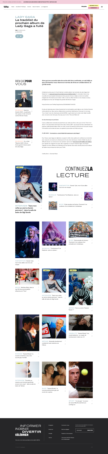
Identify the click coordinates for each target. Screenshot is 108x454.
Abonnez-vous (94, 5)
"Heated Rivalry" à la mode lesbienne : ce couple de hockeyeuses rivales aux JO (79, 335)
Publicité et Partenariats (67, 433)
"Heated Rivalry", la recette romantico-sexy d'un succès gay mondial (24, 355)
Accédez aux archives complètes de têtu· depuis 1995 (40, 1)
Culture (29, 6)
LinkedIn (50, 433)
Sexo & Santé (36, 6)
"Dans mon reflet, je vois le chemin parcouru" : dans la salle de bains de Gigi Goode (26, 209)
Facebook (51, 429)
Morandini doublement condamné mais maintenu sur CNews (52, 343)
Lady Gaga (25, 17)
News (12, 6)
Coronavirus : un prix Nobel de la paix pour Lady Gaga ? (65, 133)
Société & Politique (21, 6)
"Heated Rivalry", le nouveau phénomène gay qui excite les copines (50, 390)
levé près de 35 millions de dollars (82, 142)
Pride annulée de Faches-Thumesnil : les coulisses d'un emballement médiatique (78, 242)
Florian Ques (21, 30)
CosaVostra (23, 447)
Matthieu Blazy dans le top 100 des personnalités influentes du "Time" (24, 289)
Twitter (50, 437)
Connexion (94, 7)
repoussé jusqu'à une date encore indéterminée (62, 94)
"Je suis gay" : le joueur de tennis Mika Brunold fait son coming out (78, 402)
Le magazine (44, 6)
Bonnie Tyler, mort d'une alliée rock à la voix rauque (24, 262)
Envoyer (90, 430)
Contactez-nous (65, 425)
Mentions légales (65, 429)
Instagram (51, 425)
